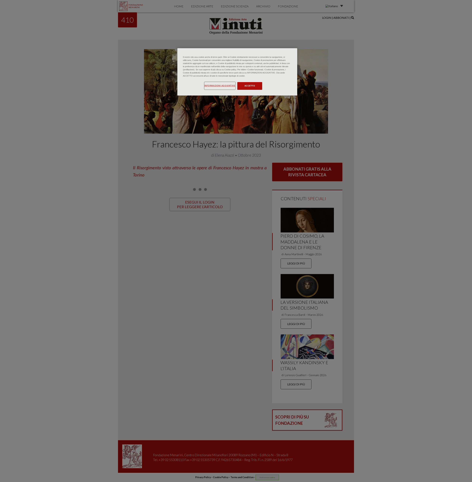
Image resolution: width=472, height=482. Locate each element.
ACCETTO (249, 86)
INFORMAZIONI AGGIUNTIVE (219, 85)
